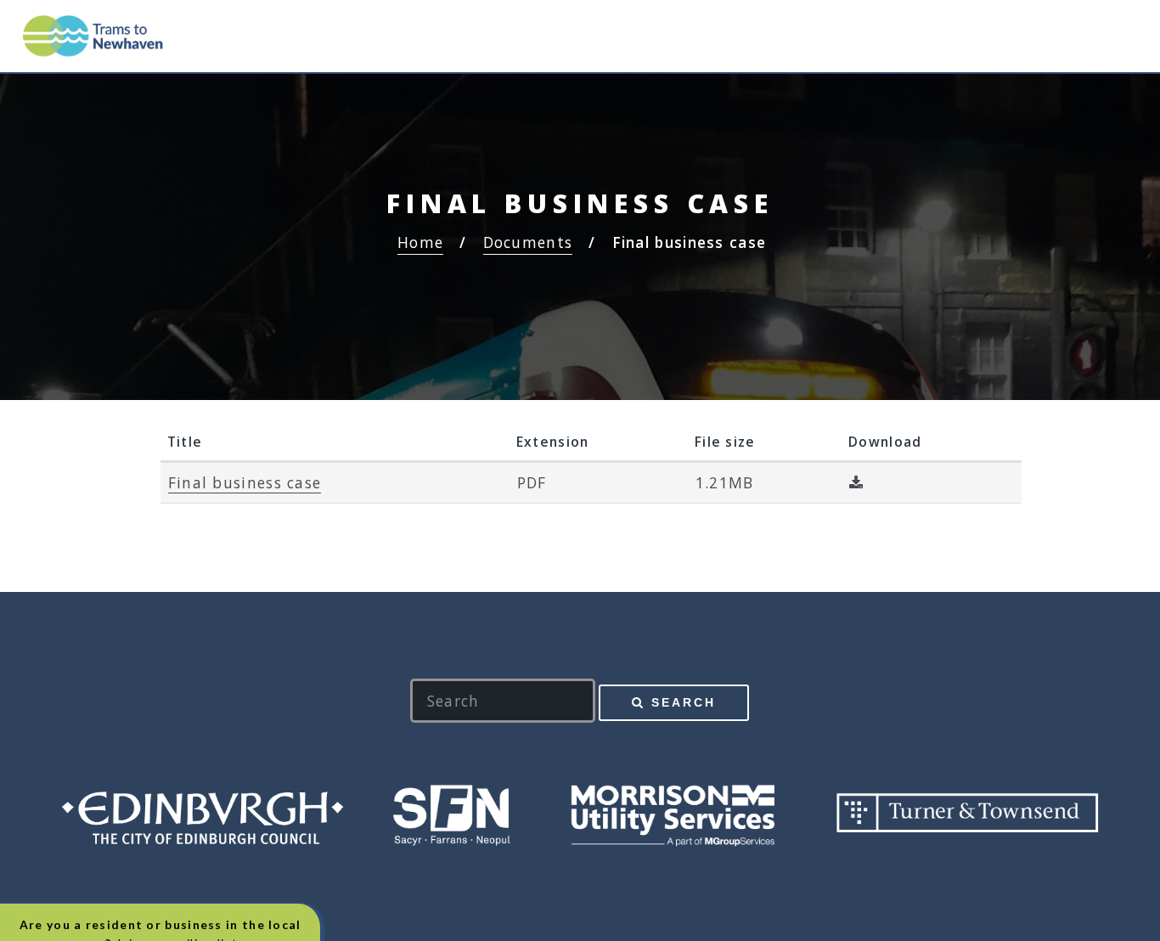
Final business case (245, 482)
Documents (528, 242)
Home (420, 242)
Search (684, 702)
